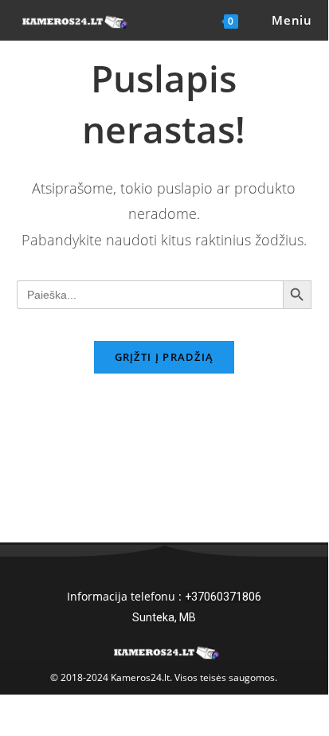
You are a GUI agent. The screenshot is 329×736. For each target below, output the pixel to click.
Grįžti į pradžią (164, 357)
